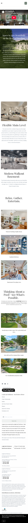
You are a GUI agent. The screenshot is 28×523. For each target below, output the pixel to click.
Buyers (3, 406)
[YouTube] (5, 384)
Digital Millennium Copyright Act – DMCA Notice (11, 492)
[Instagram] (7, 384)
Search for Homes (6, 408)
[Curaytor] (8, 391)
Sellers (3, 401)
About (3, 396)
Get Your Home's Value (7, 403)
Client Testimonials (6, 399)
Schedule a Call (5, 410)
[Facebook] (2, 384)
